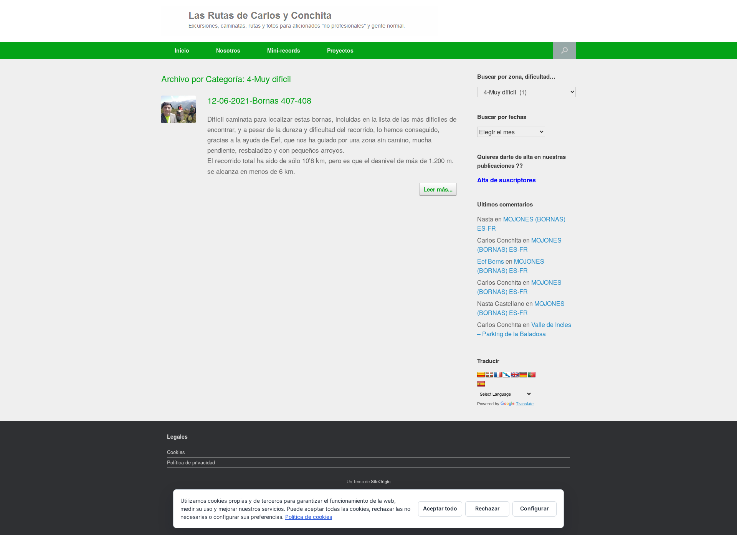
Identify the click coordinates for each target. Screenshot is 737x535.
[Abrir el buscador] (564, 50)
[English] (515, 375)
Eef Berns (490, 261)
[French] (498, 375)
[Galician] (506, 375)
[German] (523, 375)
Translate (525, 403)
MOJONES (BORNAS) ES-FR (519, 245)
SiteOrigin (380, 481)
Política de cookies (308, 517)
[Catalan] (481, 375)
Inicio (182, 50)
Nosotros (228, 50)
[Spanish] (481, 384)
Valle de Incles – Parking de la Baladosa (524, 329)
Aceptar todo (440, 508)
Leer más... (438, 189)
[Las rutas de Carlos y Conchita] (299, 21)
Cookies (176, 452)
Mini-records (283, 50)
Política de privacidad (191, 462)
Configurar (534, 508)
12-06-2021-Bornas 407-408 (259, 100)
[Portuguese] (531, 375)
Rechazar (487, 508)
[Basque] (489, 375)
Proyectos (340, 50)
